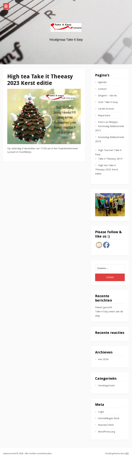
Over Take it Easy (108, 102)
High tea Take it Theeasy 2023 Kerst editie (106, 169)
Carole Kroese (106, 108)
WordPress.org (106, 431)
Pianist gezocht (103, 307)
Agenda (102, 82)
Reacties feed (105, 424)
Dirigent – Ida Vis (107, 95)
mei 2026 (103, 359)
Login (101, 411)
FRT (127, 453)
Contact (102, 88)
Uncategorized (106, 385)
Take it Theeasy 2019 (110, 158)
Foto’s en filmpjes (108, 122)
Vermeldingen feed (108, 418)
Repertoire (104, 115)
